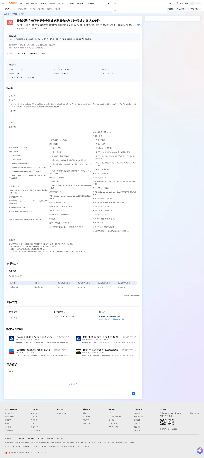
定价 (58, 3)
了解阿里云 (90, 3)
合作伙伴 (72, 3)
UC (90, 442)
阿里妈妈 (58, 442)
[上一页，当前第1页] (130, 393)
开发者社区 (86, 416)
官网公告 (137, 423)
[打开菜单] (3, 3)
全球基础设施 (9, 416)
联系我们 (50, 438)
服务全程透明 (30, 45)
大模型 (22, 3)
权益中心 (52, 3)
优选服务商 (52, 45)
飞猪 (63, 442)
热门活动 (49, 9)
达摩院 (112, 442)
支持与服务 (80, 3)
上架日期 (103, 73)
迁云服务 (137, 420)
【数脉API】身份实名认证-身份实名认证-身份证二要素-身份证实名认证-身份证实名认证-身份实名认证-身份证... (101, 337)
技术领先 (8, 420)
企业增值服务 (139, 416)
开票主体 (12, 77)
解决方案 (34, 3)
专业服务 (14, 14)
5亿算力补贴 (112, 423)
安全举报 (41, 438)
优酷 (97, 442)
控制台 (186, 3)
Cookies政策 (19, 438)
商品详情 (9, 54)
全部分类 (6, 14)
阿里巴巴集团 (9, 442)
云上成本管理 (35, 430)
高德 (86, 442)
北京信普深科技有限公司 (129, 350)
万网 (81, 442)
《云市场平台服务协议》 (118, 319)
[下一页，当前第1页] (136, 393)
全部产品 (34, 413)
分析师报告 (9, 430)
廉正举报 (31, 438)
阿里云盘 (126, 442)
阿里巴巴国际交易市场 (41, 442)
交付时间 (12, 73)
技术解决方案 (61, 413)
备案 (181, 3)
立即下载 (12, 318)
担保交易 (22, 45)
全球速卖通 (29, 442)
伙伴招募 (57, 9)
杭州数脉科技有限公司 (63, 337)
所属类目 (57, 73)
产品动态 (34, 420)
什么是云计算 (9, 413)
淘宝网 (17, 442)
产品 (27, 3)
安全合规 (8, 427)
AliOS (77, 442)
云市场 (64, 3)
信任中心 (137, 430)
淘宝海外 (119, 442)
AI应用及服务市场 (22, 9)
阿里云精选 (41, 9)
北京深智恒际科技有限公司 (61, 350)
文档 (84, 413)
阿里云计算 (70, 442)
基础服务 (137, 413)
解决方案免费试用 (114, 416)
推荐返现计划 (113, 427)
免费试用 (34, 416)
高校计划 (111, 420)
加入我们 (60, 438)
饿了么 (132, 442)
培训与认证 (86, 423)
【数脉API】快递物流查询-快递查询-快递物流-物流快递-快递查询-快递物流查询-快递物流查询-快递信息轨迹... (35, 337)
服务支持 (33, 54)
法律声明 (8, 438)
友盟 (93, 442)
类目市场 (32, 9)
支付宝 (106, 442)
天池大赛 (86, 420)
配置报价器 (35, 427)
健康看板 (137, 427)
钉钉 (101, 442)
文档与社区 (43, 3)
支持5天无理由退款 (41, 45)
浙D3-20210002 (83, 446)
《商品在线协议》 (104, 319)
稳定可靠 (8, 423)
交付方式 (12, 70)
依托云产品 (58, 70)
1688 (52, 442)
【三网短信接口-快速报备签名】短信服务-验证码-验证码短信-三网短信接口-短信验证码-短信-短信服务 (34, 350)
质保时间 (103, 70)
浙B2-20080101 (54, 446)
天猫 (22, 442)
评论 (43, 54)
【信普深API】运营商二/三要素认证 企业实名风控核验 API (101, 350)
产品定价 (34, 423)
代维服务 (21, 14)
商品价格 (21, 54)
